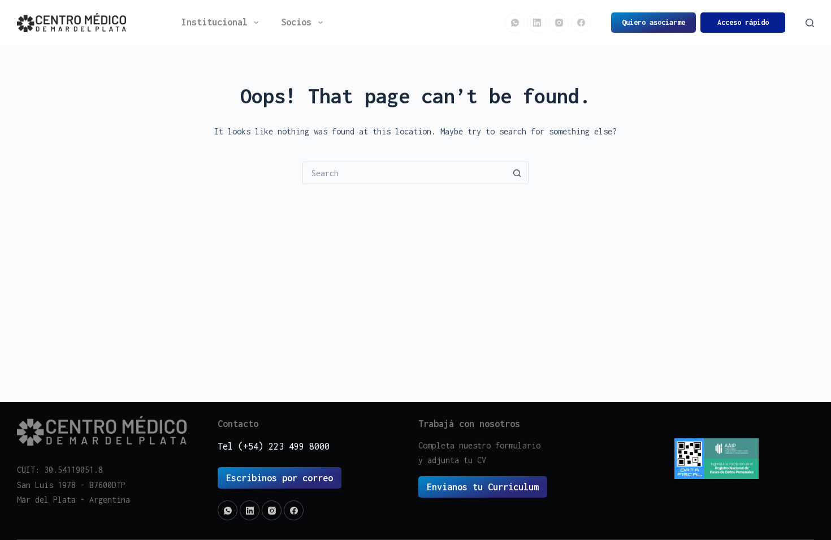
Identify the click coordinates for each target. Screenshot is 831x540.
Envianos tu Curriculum (483, 487)
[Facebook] (581, 23)
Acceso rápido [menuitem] (743, 22)
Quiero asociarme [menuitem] (653, 22)
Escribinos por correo (279, 478)
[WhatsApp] (515, 23)
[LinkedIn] (537, 23)
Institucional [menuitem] (214, 22)
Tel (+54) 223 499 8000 (274, 446)
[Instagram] (559, 23)
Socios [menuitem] (296, 22)
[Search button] (517, 173)
